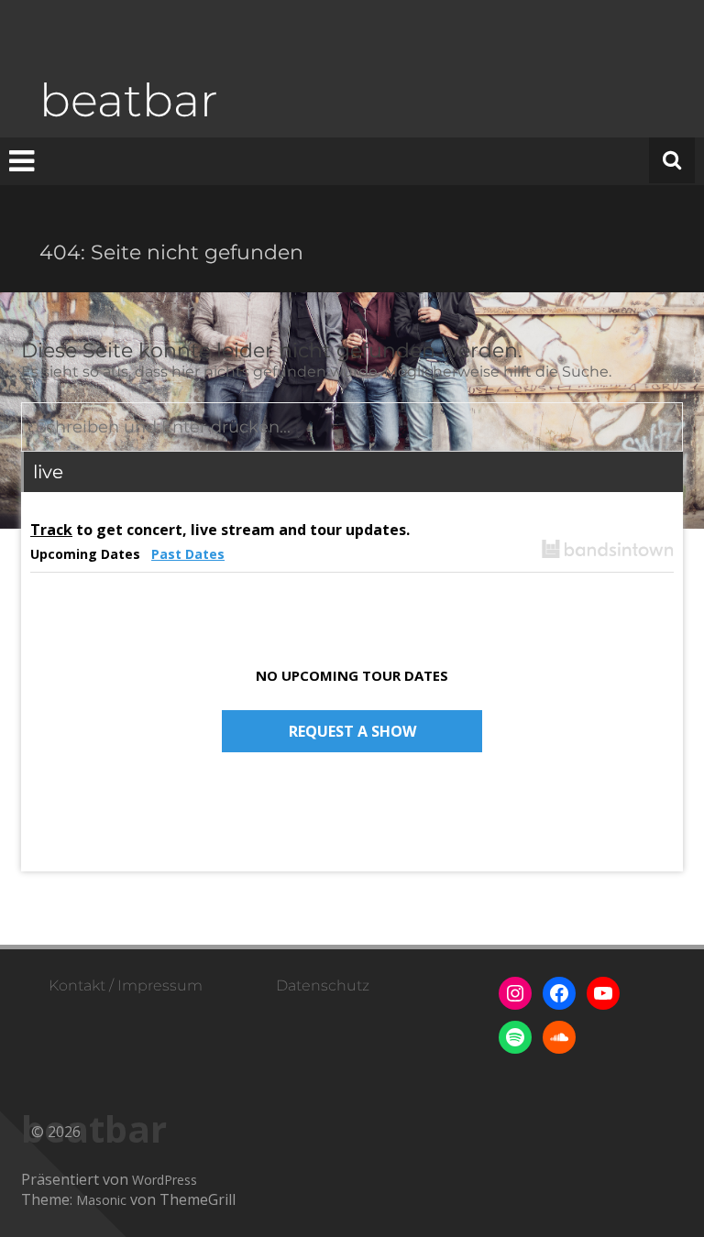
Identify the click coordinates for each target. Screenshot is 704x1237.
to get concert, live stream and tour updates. (220, 530)
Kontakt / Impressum (126, 985)
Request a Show (352, 731)
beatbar (128, 100)
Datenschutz (322, 985)
